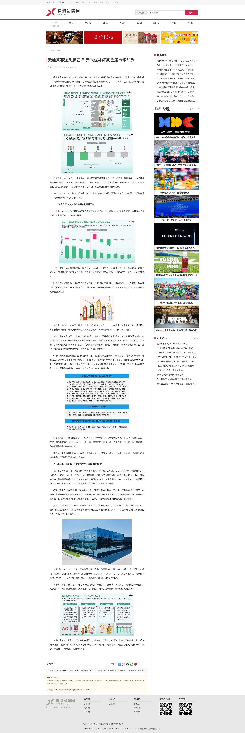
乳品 (89, 2)
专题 (190, 23)
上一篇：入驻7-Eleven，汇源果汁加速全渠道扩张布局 (69, 670)
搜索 (191, 13)
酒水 (70, 2)
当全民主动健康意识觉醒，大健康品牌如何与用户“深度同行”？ (177, 361)
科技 (156, 23)
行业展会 (112, 704)
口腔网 (113, 724)
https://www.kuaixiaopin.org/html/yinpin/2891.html (72, 690)
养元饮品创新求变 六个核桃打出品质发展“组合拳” (177, 78)
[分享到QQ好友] (127, 664)
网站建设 (107, 724)
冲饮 (95, 2)
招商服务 (137, 704)
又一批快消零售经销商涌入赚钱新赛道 (174, 379)
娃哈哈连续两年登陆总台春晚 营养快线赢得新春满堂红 (177, 83)
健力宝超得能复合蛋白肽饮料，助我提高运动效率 (177, 96)
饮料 (77, 2)
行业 (88, 23)
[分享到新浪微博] (123, 664)
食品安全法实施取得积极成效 (170, 375)
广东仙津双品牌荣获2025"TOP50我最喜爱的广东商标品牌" (177, 352)
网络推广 (86, 724)
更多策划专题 (194, 109)
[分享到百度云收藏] (135, 664)
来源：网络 (63, 67)
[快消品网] (72, 12)
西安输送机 (119, 724)
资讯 (71, 23)
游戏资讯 (100, 724)
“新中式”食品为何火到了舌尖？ (171, 370)
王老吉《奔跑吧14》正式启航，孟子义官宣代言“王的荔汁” (177, 70)
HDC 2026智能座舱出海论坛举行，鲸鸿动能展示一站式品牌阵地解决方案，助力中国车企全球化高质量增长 (177, 348)
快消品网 (61, 2)
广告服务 (137, 712)
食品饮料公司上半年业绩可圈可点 (172, 344)
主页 (54, 50)
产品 (122, 23)
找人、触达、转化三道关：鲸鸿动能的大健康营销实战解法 (177, 366)
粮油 (101, 2)
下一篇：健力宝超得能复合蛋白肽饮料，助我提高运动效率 (120, 670)
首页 (54, 24)
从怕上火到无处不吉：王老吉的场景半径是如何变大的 (177, 65)
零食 (83, 2)
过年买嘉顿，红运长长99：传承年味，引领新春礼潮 (177, 357)
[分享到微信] (131, 664)
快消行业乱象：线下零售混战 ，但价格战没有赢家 (177, 384)
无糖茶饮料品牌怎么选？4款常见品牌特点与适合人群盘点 (177, 61)
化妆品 (108, 2)
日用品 (116, 2)
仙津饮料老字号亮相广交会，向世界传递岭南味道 (177, 74)
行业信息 (87, 704)
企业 (173, 23)
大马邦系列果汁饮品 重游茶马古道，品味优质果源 (177, 87)
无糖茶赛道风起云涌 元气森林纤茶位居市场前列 (177, 101)
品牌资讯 (87, 708)
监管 (105, 23)
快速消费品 (93, 724)
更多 (195, 338)
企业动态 (87, 712)
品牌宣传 (137, 708)
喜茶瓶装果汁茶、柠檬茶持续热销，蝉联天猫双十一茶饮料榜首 (177, 92)
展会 (139, 23)
